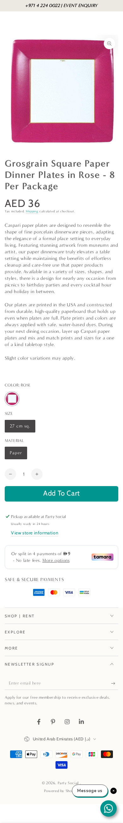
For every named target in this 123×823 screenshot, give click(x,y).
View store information (34, 533)
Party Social (69, 783)
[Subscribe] (114, 684)
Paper (18, 454)
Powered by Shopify (61, 791)
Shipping (32, 211)
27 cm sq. (21, 427)
